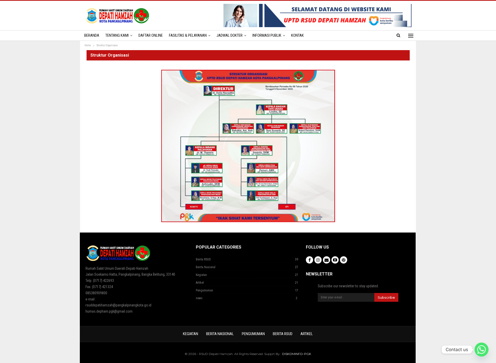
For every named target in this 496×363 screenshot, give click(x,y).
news (199, 298)
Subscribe (386, 297)
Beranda (91, 35)
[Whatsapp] (482, 350)
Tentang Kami (117, 35)
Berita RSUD (203, 259)
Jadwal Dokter (229, 35)
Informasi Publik (266, 35)
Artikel (200, 282)
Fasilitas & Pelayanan (188, 35)
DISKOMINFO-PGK (296, 354)
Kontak (297, 35)
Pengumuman (204, 290)
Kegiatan (201, 275)
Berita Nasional (205, 267)
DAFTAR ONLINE (150, 35)
